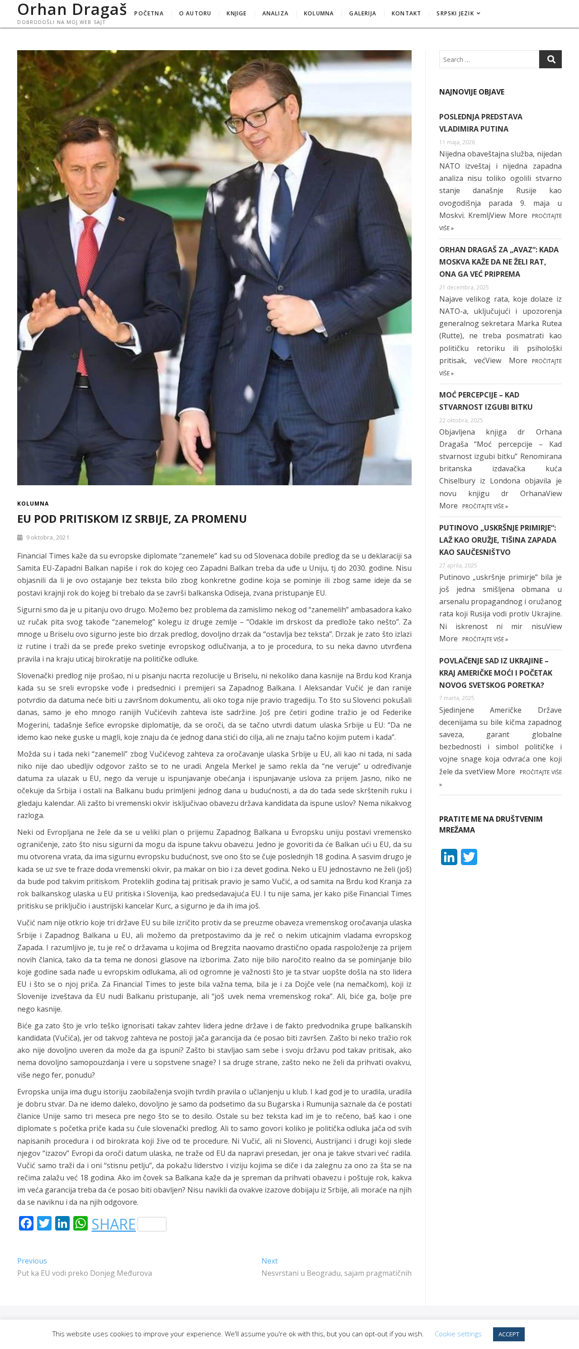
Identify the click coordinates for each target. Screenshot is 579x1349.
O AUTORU (195, 13)
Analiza (275, 13)
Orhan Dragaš (72, 9)
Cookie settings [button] (458, 1333)
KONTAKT (406, 13)
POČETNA (148, 13)
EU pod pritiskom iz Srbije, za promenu (132, 518)
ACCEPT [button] (508, 1334)
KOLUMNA (319, 13)
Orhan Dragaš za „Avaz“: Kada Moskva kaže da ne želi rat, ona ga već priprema (499, 262)
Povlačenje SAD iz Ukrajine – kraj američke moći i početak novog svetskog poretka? (495, 673)
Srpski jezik (455, 13)
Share (113, 1224)
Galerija (362, 13)
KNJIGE (237, 13)
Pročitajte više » (485, 506)
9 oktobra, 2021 (47, 537)
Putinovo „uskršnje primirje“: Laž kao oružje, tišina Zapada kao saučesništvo (497, 540)
